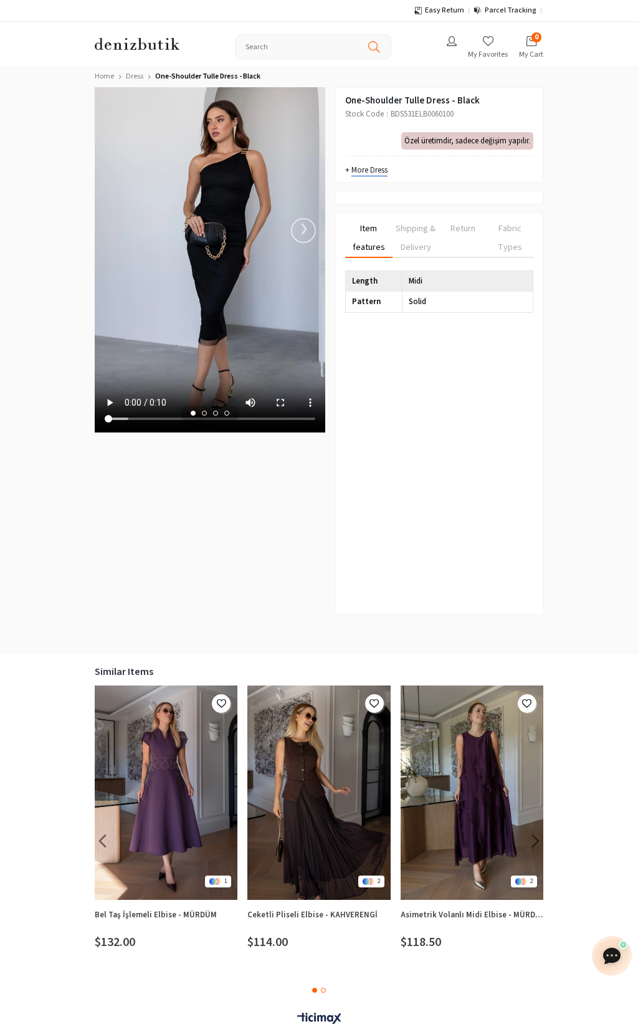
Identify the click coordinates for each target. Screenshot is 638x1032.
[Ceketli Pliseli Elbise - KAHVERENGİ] (318, 793)
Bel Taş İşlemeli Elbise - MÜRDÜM (156, 914)
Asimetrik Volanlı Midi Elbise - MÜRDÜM (472, 914)
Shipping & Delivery (416, 238)
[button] (193, 413)
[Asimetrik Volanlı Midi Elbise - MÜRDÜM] (472, 793)
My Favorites (488, 54)
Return (462, 228)
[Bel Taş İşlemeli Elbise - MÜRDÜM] (166, 793)
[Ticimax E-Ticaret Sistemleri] (319, 1019)
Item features (369, 238)
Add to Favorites (221, 703)
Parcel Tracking (510, 10)
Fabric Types (510, 238)
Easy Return (444, 10)
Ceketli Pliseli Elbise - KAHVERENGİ (312, 914)
